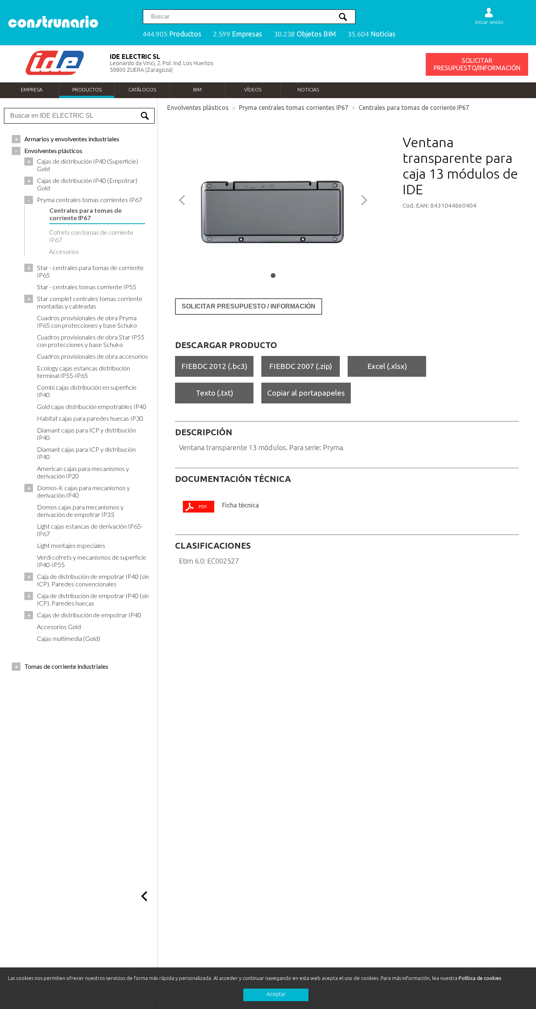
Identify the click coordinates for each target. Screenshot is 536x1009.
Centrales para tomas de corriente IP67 (414, 107)
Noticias (308, 89)
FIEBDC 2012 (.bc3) (214, 366)
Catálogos (142, 89)
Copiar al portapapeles (306, 393)
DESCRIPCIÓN (203, 432)
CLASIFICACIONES (213, 545)
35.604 (372, 34)
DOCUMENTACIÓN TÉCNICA (233, 479)
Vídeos (252, 89)
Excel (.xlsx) (387, 366)
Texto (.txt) (214, 393)
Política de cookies (480, 978)
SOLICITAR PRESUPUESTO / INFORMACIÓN (248, 306)
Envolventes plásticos (198, 107)
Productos (87, 89)
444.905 (171, 34)
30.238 (305, 34)
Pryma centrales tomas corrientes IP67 (293, 107)
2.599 (237, 34)
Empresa (31, 89)
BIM (197, 89)
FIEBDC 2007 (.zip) (300, 366)
